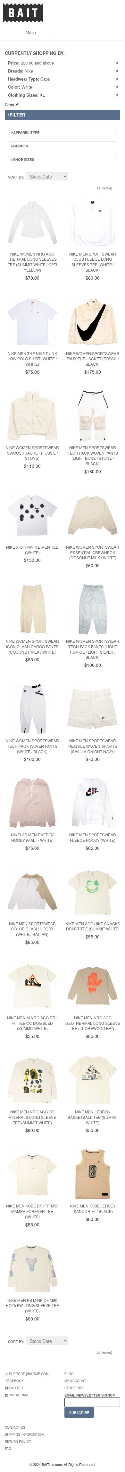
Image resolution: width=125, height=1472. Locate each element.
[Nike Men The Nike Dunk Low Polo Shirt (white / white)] (32, 321)
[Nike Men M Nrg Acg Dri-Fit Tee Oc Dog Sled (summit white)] (32, 986)
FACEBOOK (15, 1381)
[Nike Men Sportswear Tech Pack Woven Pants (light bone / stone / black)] (92, 415)
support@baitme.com (28, 1374)
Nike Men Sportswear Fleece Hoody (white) (92, 837)
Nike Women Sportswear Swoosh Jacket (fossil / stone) (32, 453)
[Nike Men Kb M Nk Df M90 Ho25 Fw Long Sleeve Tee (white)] (32, 1268)
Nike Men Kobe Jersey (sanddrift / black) (93, 1208)
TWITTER (16, 1388)
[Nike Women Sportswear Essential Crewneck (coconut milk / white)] (92, 515)
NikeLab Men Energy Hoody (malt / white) (32, 837)
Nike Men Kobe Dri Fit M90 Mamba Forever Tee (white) (32, 1211)
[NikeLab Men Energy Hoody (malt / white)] (32, 803)
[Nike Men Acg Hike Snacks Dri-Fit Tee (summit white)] (92, 891)
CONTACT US (15, 1427)
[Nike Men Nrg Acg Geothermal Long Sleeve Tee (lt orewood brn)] (92, 986)
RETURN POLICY (18, 1441)
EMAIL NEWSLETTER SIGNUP (90, 1395)
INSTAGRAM (18, 1395)
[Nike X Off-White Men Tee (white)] (32, 515)
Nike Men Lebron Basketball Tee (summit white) (93, 1117)
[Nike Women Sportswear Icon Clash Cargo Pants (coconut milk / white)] (32, 609)
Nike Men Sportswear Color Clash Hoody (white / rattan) (32, 929)
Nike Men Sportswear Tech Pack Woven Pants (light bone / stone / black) (93, 455)
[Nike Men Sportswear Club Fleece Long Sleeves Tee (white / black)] (92, 222)
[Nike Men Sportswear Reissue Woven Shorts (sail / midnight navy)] (92, 708)
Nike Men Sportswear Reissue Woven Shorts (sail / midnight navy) (92, 746)
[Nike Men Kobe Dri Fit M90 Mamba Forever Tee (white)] (32, 1174)
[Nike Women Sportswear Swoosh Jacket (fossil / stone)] (32, 415)
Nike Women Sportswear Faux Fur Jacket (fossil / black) (92, 359)
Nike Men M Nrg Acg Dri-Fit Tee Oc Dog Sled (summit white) (32, 1023)
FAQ (8, 1448)
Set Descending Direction (74, 177)
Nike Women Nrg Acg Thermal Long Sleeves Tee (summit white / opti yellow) (32, 262)
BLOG (69, 1374)
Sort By (15, 176)
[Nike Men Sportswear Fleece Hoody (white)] (92, 803)
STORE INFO (74, 1388)
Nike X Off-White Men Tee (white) (32, 549)
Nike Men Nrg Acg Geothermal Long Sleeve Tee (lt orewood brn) (92, 1023)
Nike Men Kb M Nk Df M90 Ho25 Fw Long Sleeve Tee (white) (32, 1305)
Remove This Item (117, 63)
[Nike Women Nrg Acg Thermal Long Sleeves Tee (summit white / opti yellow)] (32, 222)
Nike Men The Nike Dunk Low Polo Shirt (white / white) (32, 359)
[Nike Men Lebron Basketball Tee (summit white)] (92, 1080)
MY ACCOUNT (75, 1381)
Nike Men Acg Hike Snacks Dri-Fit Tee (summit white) (92, 926)
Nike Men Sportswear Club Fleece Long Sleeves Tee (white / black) (92, 262)
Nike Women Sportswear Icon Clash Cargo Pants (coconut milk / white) (32, 646)
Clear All (13, 104)
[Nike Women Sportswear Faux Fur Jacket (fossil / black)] (92, 321)
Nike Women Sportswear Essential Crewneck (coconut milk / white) (92, 552)
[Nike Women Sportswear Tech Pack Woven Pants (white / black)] (32, 708)
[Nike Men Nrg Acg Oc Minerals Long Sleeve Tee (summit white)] (32, 1080)
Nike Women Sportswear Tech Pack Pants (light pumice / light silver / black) (92, 649)
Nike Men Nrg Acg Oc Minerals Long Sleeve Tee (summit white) (32, 1117)
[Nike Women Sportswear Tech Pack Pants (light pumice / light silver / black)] (92, 609)
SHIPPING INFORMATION (24, 1434)
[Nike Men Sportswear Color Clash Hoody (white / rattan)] (32, 891)
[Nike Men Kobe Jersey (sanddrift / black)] (92, 1174)
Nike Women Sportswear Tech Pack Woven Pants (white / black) (32, 746)
